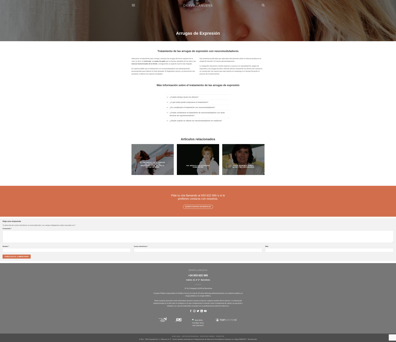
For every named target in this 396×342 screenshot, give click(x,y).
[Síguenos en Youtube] (205, 311)
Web (266, 246)
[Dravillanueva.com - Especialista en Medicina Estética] (198, 5)
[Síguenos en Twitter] (198, 311)
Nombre (6, 246)
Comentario (7, 228)
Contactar (220, 336)
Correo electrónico (141, 246)
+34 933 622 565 (198, 275)
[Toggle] (168, 97)
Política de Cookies (207, 336)
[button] (133, 5)
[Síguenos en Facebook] (191, 311)
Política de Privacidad (190, 336)
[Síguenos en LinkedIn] (201, 311)
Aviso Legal (176, 336)
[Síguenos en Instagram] (194, 311)
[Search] (263, 5)
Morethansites (252, 339)
